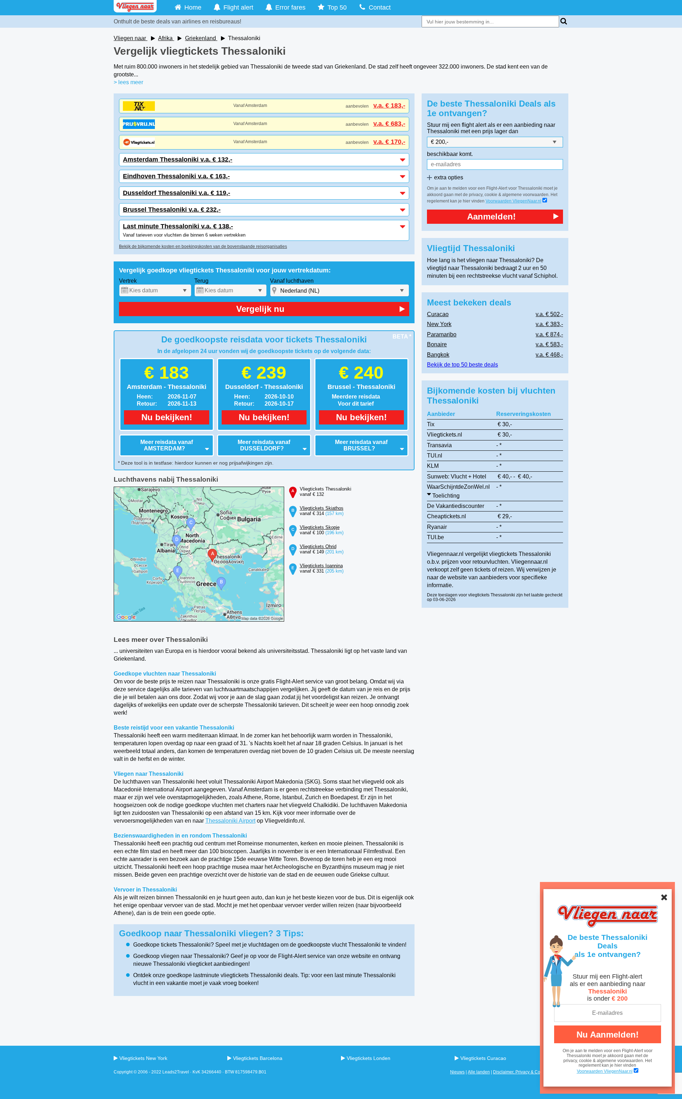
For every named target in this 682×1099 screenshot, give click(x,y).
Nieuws (457, 1072)
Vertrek (128, 281)
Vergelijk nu (260, 309)
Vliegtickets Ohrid (318, 546)
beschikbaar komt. (450, 154)
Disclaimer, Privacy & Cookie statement (530, 1072)
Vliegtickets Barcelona (257, 1058)
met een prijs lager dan (489, 131)
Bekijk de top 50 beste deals (462, 365)
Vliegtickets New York (143, 1058)
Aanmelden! (491, 216)
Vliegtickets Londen (368, 1058)
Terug (201, 281)
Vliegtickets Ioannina (321, 565)
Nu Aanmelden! (608, 1034)
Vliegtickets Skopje (320, 527)
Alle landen (479, 1072)
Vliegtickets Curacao (483, 1058)
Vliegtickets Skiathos (321, 508)
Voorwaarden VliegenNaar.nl (513, 201)
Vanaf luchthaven (292, 281)
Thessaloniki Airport (230, 821)
